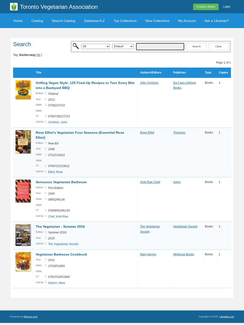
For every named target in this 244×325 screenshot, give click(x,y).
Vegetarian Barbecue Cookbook (61, 254)
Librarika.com (226, 316)
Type (208, 72)
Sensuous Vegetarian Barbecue (61, 182)
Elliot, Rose (55, 172)
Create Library (206, 6)
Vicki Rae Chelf (150, 182)
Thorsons (179, 132)
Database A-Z (94, 21)
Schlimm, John (57, 122)
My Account (187, 21)
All (38, 55)
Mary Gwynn (148, 254)
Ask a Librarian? (216, 21)
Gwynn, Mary (56, 283)
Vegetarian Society (185, 226)
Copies (223, 72)
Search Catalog (63, 21)
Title (38, 72)
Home (18, 21)
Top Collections (125, 21)
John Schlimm (149, 82)
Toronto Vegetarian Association (59, 7)
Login (226, 6)
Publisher (179, 72)
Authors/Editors (151, 72)
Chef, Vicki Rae (58, 216)
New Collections (157, 21)
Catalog (37, 21)
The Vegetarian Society (63, 244)
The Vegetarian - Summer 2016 (60, 226)
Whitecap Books (183, 254)
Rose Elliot (147, 132)
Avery (177, 182)
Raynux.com (30, 316)
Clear (218, 46)
